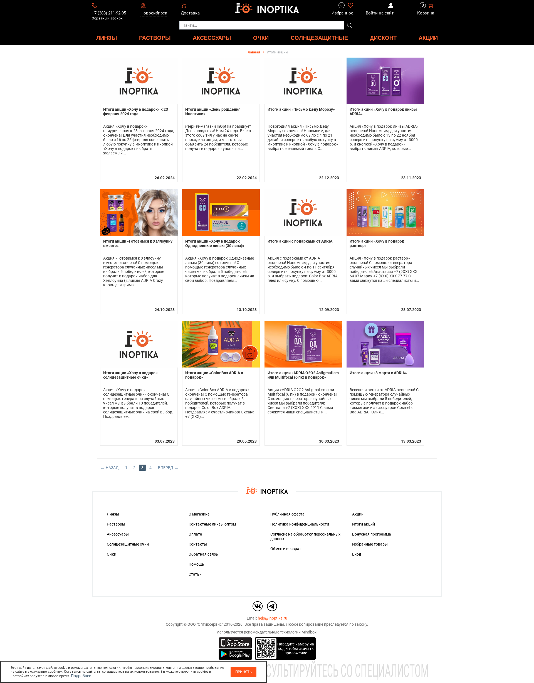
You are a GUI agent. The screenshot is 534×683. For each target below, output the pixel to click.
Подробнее (81, 676)
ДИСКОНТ (383, 37)
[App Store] (235, 642)
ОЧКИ (261, 37)
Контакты (198, 544)
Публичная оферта (287, 514)
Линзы (113, 514)
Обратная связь (203, 554)
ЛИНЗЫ (106, 37)
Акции (428, 37)
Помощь (196, 564)
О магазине (199, 514)
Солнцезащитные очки (128, 544)
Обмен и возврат (285, 548)
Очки (111, 554)
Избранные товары (370, 544)
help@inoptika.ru (272, 618)
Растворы (116, 524)
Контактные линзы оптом (212, 524)
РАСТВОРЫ (155, 37)
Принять (243, 672)
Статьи (195, 574)
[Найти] (350, 26)
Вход (356, 554)
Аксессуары (118, 534)
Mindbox (309, 632)
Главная (253, 52)
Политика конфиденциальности (299, 524)
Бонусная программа (371, 534)
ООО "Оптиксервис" (205, 624)
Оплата (195, 534)
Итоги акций (363, 524)
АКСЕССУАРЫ (212, 37)
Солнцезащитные (319, 37)
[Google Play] (235, 654)
